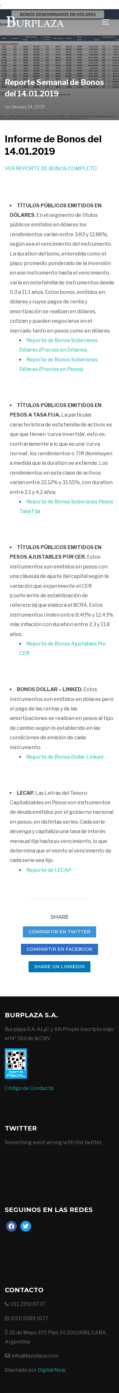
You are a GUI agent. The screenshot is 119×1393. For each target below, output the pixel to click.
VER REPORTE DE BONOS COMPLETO (51, 168)
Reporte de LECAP (48, 870)
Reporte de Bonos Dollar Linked (64, 757)
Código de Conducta (29, 1088)
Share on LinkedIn (59, 966)
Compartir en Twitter (59, 932)
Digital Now (52, 1370)
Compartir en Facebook (59, 949)
